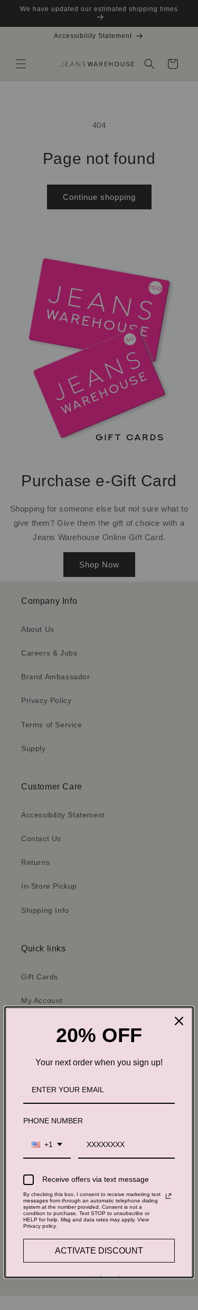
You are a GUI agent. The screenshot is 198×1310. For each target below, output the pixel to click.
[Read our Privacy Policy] (168, 1196)
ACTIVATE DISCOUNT (99, 1250)
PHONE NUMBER (53, 1120)
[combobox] (47, 1145)
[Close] (179, 1021)
